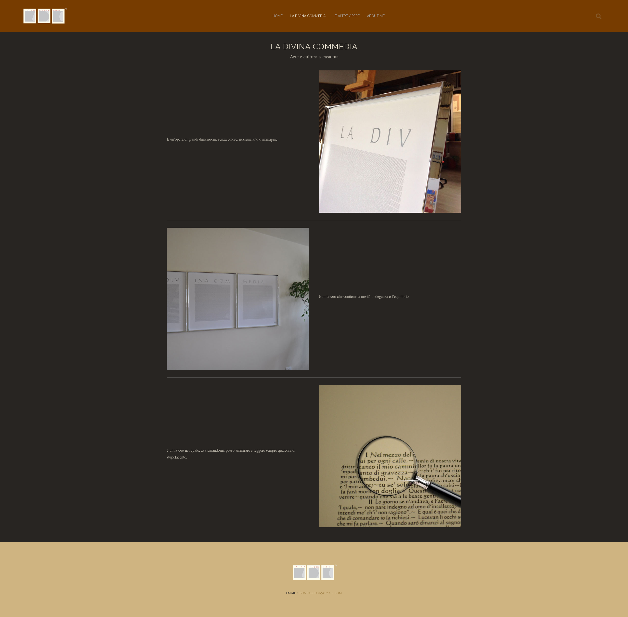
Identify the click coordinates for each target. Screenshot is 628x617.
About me (376, 16)
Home (278, 16)
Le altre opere (346, 16)
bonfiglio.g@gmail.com (321, 593)
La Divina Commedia (308, 16)
